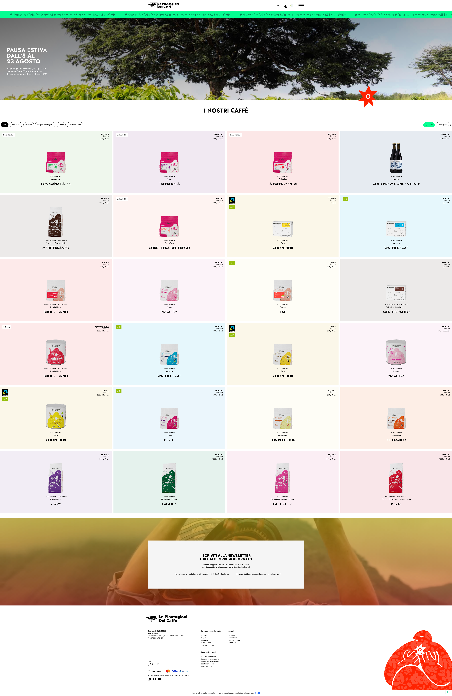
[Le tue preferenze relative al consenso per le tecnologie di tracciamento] (448, 692)
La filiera (231, 635)
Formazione (232, 638)
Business (204, 640)
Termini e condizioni (208, 656)
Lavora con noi (234, 640)
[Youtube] (159, 679)
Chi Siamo (205, 635)
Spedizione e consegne (210, 659)
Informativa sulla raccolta (203, 693)
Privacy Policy (206, 666)
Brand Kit (232, 643)
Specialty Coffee (207, 645)
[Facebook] (154, 679)
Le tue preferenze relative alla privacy (236, 693)
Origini (203, 638)
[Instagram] (149, 679)
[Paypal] (184, 671)
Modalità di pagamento (210, 661)
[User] (278, 5)
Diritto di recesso (207, 664)
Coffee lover (206, 643)
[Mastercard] (168, 671)
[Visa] (175, 671)
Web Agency (185, 675)
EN (158, 664)
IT (150, 664)
